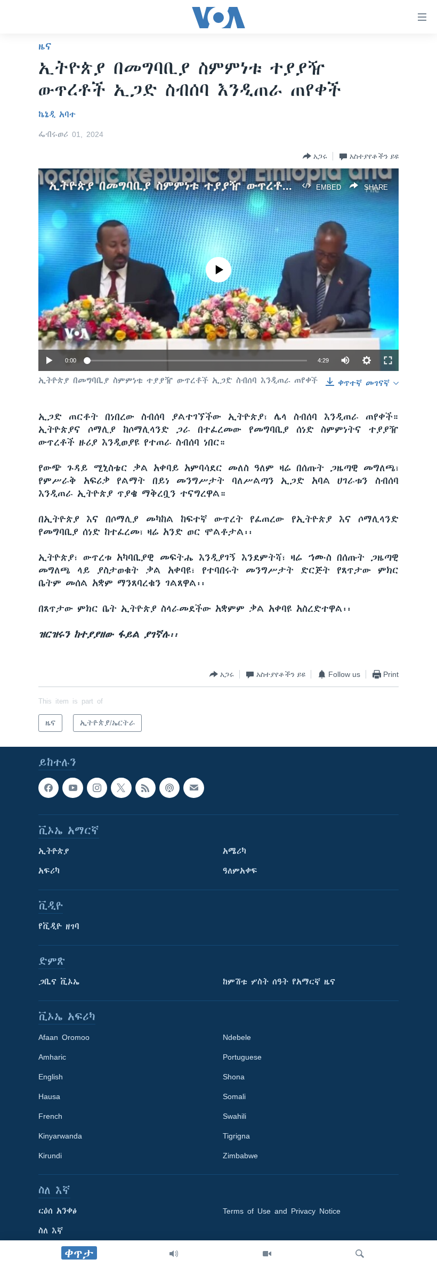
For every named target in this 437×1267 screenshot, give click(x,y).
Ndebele (237, 1038)
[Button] (315, 156)
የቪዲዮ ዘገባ (58, 927)
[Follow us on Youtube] (72, 788)
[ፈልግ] (360, 1253)
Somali (234, 1097)
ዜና (45, 46)
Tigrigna (236, 1136)
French (50, 1116)
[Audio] (174, 1253)
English (50, 1077)
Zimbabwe (240, 1156)
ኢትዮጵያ (53, 852)
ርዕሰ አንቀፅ (57, 1211)
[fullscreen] (388, 360)
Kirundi (50, 1156)
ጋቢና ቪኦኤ (58, 982)
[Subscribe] (193, 788)
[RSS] (145, 788)
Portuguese (242, 1057)
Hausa (49, 1097)
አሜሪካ (234, 852)
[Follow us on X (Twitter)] (121, 788)
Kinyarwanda (60, 1136)
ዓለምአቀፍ (240, 871)
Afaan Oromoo (64, 1038)
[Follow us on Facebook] (48, 788)
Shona (234, 1077)
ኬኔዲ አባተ (57, 114)
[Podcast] (169, 788)
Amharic (52, 1057)
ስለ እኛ (50, 1231)
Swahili (234, 1116)
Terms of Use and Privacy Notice (282, 1211)
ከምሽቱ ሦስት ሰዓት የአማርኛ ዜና (279, 982)
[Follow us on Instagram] (97, 788)
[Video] (267, 1253)
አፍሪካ (49, 871)
